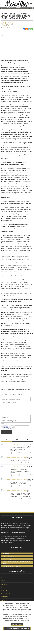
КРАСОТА (4, 581)
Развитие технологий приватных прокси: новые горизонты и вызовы (21, 470)
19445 (29, 453)
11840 (29, 475)
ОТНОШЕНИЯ (5, 594)
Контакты (5, 553)
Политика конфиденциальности (17, 628)
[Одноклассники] (26, 29)
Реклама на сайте (8, 556)
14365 (29, 486)
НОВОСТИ (4, 597)
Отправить (7, 432)
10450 (29, 462)
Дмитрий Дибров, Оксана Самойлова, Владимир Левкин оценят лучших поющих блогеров (21, 493)
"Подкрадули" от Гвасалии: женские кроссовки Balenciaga (21, 481)
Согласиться (17, 624)
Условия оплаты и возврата (11, 566)
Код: (2, 423)
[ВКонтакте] (24, 29)
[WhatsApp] (31, 29)
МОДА (3, 578)
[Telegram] (29, 29)
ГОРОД (3, 587)
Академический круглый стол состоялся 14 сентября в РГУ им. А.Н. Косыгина (21, 448)
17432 (29, 498)
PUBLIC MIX (5, 590)
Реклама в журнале (8, 559)
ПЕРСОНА (4, 600)
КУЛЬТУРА (4, 584)
